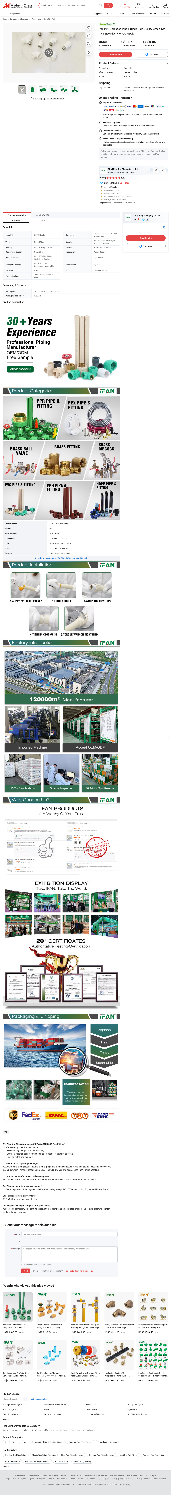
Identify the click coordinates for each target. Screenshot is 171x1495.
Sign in (165, 7)
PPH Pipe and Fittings (95, 1414)
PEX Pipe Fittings (134, 1404)
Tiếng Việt (146, 1479)
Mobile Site (143, 1476)
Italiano (72, 1479)
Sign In (103, 202)
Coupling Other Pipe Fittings (80, 1442)
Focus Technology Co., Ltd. (68, 1484)
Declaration (113, 1484)
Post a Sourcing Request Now (80, 1271)
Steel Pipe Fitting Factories (72, 1455)
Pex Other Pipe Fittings (107, 1442)
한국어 (107, 1479)
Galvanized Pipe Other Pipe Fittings (48, 1442)
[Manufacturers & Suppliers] (17, 5)
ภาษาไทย (129, 1479)
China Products (33, 1476)
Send (26, 1271)
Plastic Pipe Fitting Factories (44, 1455)
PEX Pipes (90, 1404)
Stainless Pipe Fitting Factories (101, 1455)
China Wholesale (75, 1476)
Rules (166, 13)
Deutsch (81, 1479)
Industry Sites (103, 1476)
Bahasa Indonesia (159, 1479)
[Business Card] (164, 226)
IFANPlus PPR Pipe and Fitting (56, 1404)
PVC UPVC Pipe (61, 1461)
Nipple (26, 1442)
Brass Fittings (8, 1409)
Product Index (132, 1476)
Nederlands (90, 1479)
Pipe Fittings (36, 19)
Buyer (109, 13)
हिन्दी (121, 1479)
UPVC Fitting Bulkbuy (82, 1461)
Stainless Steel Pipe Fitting (15, 1455)
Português (41, 1479)
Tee (6, 1442)
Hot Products (20, 1476)
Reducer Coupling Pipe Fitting (37, 1461)
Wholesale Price (89, 1476)
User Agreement (100, 1484)
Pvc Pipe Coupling (12, 1461)
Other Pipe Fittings (50, 19)
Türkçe (137, 1479)
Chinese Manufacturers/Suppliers (54, 1476)
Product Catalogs (40, 1399)
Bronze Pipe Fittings (52, 1414)
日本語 (114, 1479)
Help (122, 13)
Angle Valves (132, 1409)
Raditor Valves (92, 1409)
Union (15, 1442)
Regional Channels (117, 1476)
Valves (47, 1409)
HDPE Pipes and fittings (137, 1414)
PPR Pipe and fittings (11, 1404)
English (23, 1479)
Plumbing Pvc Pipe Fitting (153, 1455)
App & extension (137, 13)
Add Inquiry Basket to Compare (49, 98)
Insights (153, 1476)
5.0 (135, 219)
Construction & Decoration (19, 19)
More (5, 1466)
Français (51, 1479)
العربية (100, 1479)
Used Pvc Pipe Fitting (128, 1455)
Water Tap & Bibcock (11, 1414)
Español (31, 1479)
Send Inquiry (116, 54)
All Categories (12, 13)
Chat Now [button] (153, 54)
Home (5, 19)
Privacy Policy (125, 1484)
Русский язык (62, 1479)
